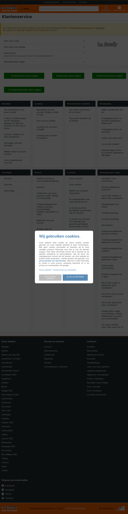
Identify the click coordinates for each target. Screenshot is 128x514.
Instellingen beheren (50, 277)
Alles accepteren (75, 277)
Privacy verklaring (45, 270)
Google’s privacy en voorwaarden (64, 270)
